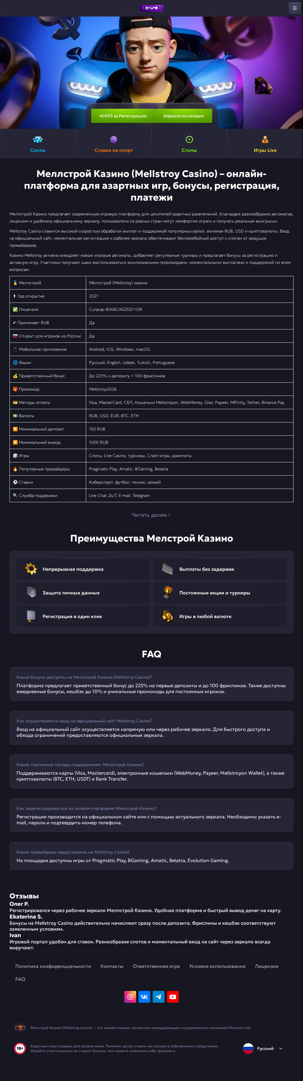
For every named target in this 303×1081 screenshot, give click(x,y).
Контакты (112, 966)
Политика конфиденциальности (53, 966)
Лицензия (266, 966)
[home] (151, 8)
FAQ (20, 979)
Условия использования (217, 966)
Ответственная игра (156, 966)
